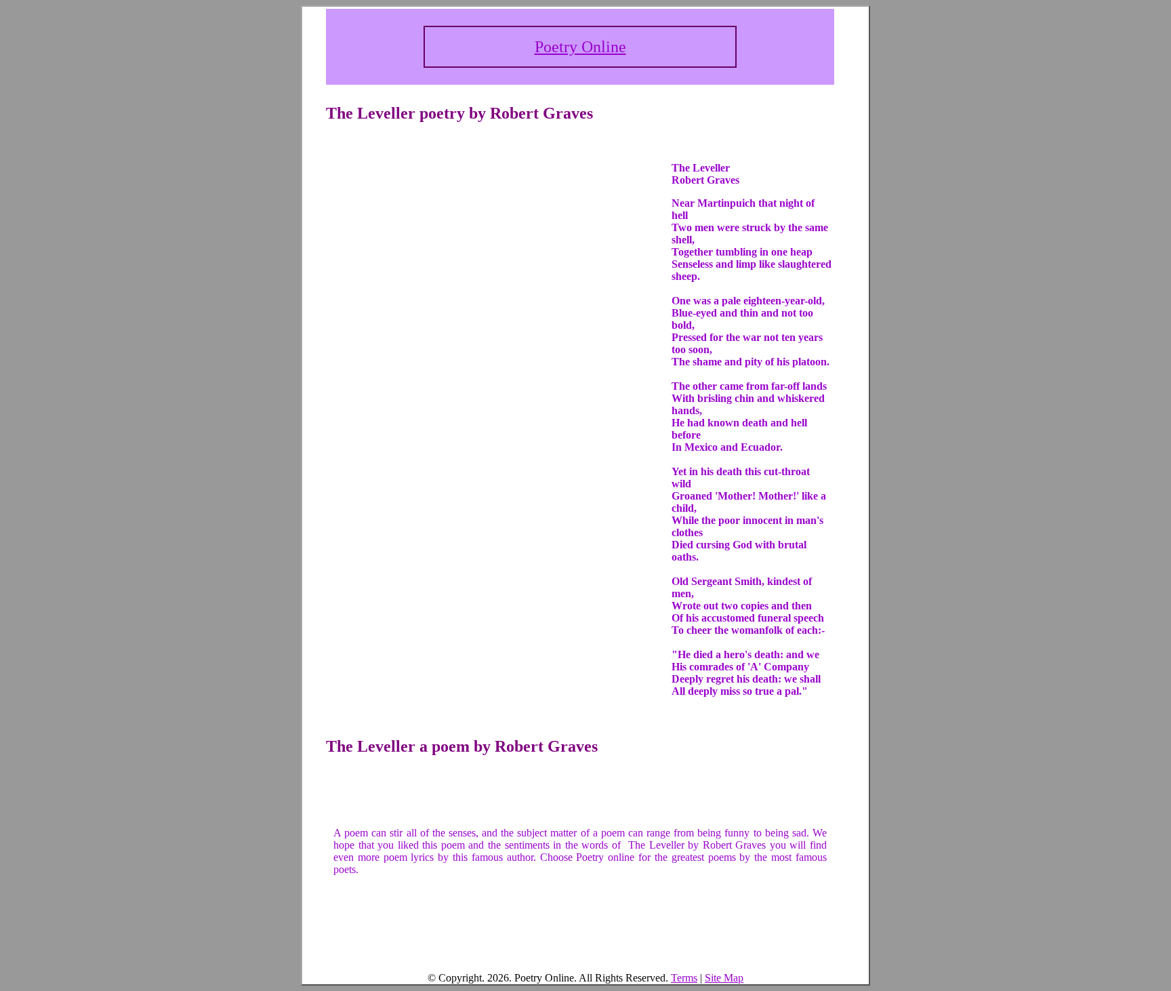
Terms (684, 978)
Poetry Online (580, 47)
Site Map (724, 978)
